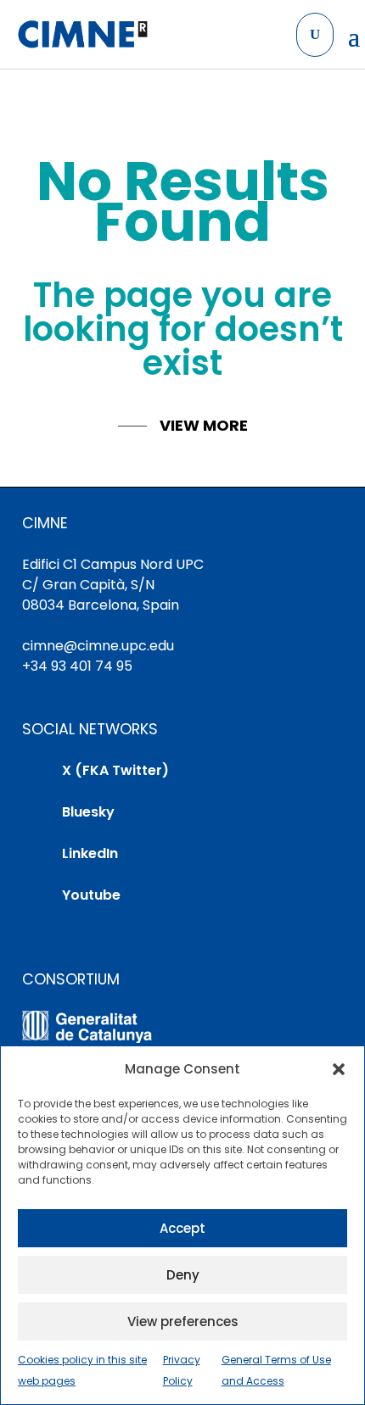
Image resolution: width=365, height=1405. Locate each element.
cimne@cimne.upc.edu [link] (98, 645)
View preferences (183, 1321)
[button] (338, 1069)
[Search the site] (315, 35)
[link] (82, 35)
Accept (182, 1228)
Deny (182, 1275)
